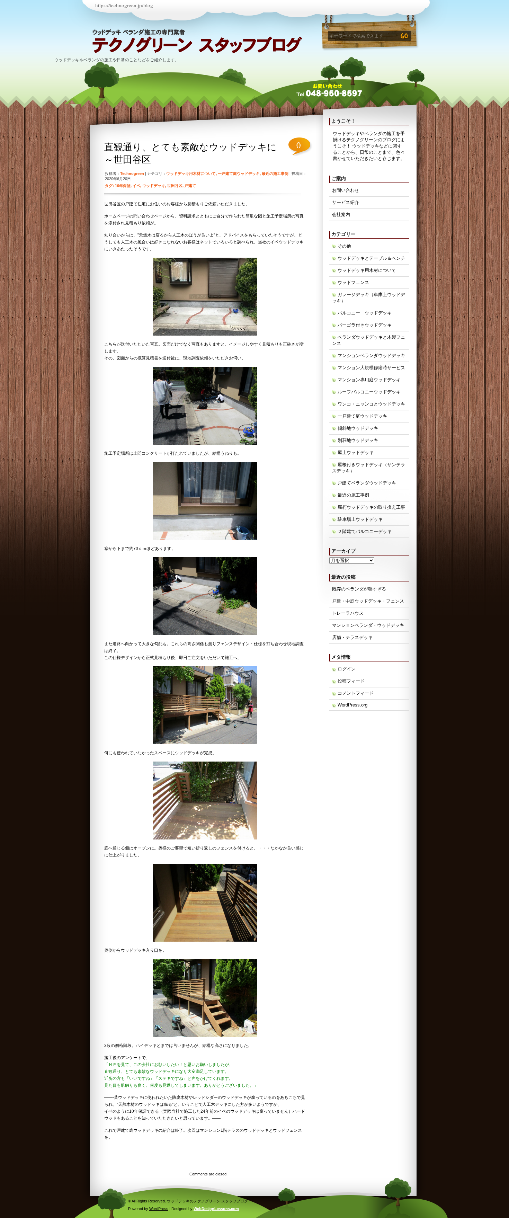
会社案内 (341, 214)
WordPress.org (352, 705)
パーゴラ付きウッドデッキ (365, 325)
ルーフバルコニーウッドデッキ (369, 391)
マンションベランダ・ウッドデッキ (368, 625)
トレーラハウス (348, 613)
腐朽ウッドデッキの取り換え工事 (371, 507)
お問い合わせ (345, 190)
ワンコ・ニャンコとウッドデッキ (371, 404)
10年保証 (123, 186)
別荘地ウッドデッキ (358, 440)
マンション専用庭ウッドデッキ (369, 379)
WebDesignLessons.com (216, 1209)
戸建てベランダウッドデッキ (367, 483)
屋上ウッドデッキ (356, 452)
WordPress (158, 1209)
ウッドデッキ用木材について (191, 173)
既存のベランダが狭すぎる (359, 589)
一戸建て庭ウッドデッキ (239, 173)
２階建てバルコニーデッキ (365, 531)
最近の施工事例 (275, 173)
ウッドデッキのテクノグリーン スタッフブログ (120, 45)
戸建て (190, 186)
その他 (344, 246)
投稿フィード (351, 681)
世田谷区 (174, 186)
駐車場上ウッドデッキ (360, 519)
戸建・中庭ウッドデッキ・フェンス (368, 601)
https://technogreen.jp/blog (124, 5)
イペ (136, 186)
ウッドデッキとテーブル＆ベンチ (371, 258)
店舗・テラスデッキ (352, 637)
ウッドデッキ (153, 186)
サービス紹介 (345, 202)
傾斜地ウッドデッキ (358, 428)
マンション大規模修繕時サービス (371, 367)
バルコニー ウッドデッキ (365, 312)
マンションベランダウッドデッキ (371, 355)
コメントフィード (356, 693)
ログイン (347, 669)
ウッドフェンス (353, 282)
